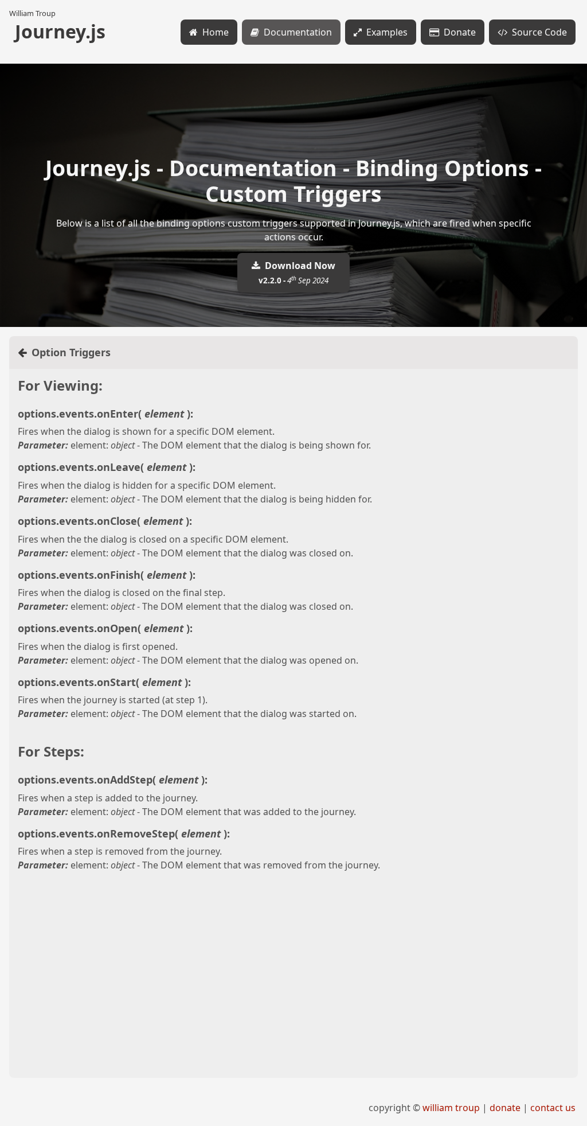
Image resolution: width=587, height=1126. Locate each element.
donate (505, 1107)
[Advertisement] (293, 989)
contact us (553, 1107)
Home (215, 32)
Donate (460, 32)
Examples (387, 32)
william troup (451, 1107)
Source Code (539, 32)
